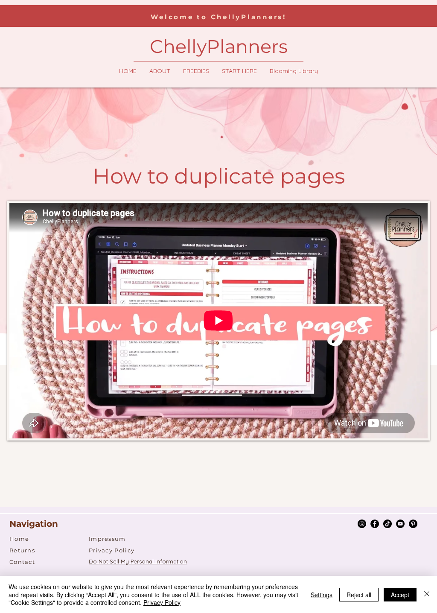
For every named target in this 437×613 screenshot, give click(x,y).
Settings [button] (321, 594)
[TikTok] (387, 524)
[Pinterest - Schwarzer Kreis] (413, 524)
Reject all (359, 594)
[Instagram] (362, 524)
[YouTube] (400, 524)
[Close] (427, 594)
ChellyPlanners (219, 46)
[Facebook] (374, 524)
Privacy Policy (162, 602)
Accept (400, 594)
